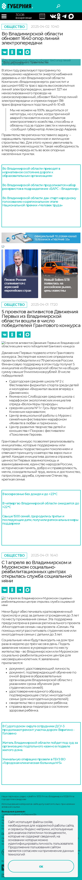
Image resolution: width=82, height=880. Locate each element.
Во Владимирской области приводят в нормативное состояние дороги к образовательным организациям (31, 172)
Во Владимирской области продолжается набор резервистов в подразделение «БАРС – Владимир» (40, 187)
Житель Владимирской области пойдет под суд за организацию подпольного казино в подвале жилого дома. (40, 746)
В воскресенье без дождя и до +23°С (29, 494)
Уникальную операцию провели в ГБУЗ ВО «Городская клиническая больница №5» (33, 761)
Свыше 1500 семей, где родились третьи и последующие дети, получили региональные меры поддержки (40, 519)
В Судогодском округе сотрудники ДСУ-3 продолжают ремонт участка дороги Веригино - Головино (38, 729)
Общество (14, 27)
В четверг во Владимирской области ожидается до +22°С (40, 505)
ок (41, 866)
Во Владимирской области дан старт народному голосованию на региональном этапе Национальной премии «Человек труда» (39, 201)
